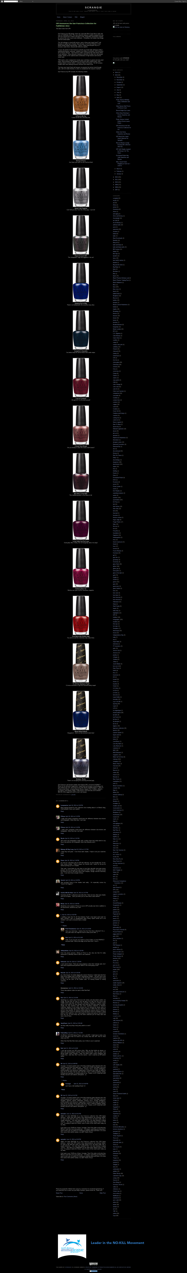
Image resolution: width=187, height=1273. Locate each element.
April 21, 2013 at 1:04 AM (76, 988)
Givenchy (115, 562)
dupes (114, 466)
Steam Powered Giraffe (119, 1093)
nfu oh (114, 852)
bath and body (117, 244)
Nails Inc (115, 839)
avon (114, 227)
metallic (115, 788)
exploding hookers (118, 493)
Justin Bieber (116, 664)
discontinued (116, 451)
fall (114, 511)
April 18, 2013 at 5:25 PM (76, 950)
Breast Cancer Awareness (120, 304)
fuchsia (115, 548)
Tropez (115, 1158)
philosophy (116, 927)
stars (114, 1089)
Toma (114, 1144)
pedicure (115, 920)
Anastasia (116, 209)
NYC (114, 876)
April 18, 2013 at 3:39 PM (72, 903)
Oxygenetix (116, 905)
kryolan (115, 684)
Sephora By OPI (117, 1040)
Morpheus (116, 812)
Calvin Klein (116, 338)
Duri (114, 468)
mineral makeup (117, 794)
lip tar (114, 723)
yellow (114, 1213)
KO (114, 677)
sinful (114, 1049)
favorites (115, 515)
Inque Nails (116, 641)
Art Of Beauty (117, 222)
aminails (63, 1113)
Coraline (115, 409)
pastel (114, 916)
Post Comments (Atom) (70, 1196)
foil (114, 528)
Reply (62, 811)
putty (114, 971)
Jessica (115, 652)
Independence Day (118, 635)
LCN (114, 708)
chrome (115, 366)
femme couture (117, 517)
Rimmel (115, 1011)
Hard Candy (116, 606)
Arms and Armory (118, 216)
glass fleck (116, 564)
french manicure (117, 542)
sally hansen (116, 1020)
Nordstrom (116, 868)
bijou (114, 269)
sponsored (116, 1082)
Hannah (63, 972)
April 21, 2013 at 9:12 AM (75, 937)
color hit (115, 389)
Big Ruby (115, 267)
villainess (115, 1189)
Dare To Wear (117, 424)
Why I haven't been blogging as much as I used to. (123, 163)
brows (114, 320)
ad (113, 202)
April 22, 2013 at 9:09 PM (70, 1063)
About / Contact (67, 17)
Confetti (115, 398)
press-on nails (117, 951)
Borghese (115, 295)
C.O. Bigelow (116, 333)
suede (114, 1104)
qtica (114, 974)
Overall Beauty (117, 903)
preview (115, 958)
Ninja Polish (116, 861)
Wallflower (116, 1195)
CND (114, 382)
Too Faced (116, 1147)
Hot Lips (115, 624)
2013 (116, 75)
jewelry (115, 655)
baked (114, 233)
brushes (115, 322)
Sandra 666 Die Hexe (67, 892)
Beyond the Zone (118, 264)
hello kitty (115, 610)
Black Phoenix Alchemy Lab (121, 278)
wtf (114, 1209)
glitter (114, 566)
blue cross (116, 289)
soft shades (116, 1065)
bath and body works (119, 247)
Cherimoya (116, 355)
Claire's (115, 375)
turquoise (115, 1160)
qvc (114, 976)
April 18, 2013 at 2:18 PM (72, 860)
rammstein (116, 980)
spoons (115, 1084)
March (118, 168)
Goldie (115, 577)
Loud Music (116, 741)
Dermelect (116, 440)
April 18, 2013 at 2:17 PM (81, 849)
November (120, 80)
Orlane (115, 898)
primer (114, 960)
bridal (114, 307)
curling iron (116, 417)
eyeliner (115, 497)
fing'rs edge (116, 519)
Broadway (116, 311)
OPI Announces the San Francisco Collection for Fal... (123, 127)
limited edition (117, 712)
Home (58, 17)
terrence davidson (118, 1129)
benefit (115, 256)
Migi (114, 790)
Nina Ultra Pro (117, 859)
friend (114, 544)
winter (114, 1204)
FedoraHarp (64, 1033)
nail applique (116, 823)
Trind (114, 1155)
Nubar (114, 872)
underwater (116, 1169)
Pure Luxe (116, 967)
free (114, 539)
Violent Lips (116, 1191)
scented (115, 1031)
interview (115, 644)
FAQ (76, 17)
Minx (114, 797)
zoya (114, 1215)
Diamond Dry (116, 446)
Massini (115, 770)
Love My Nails (117, 743)
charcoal (115, 351)
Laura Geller (116, 697)
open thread (116, 887)
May (118, 95)
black (114, 276)
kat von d (115, 666)
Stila (114, 1096)
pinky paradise (117, 938)
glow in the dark (117, 573)
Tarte (114, 1118)
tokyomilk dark (117, 1142)
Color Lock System (118, 391)
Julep (114, 661)
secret (114, 1036)
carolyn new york (118, 344)
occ (114, 885)
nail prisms (116, 832)
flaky (114, 524)
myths (114, 819)
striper (114, 1102)
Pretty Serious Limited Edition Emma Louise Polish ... (123, 121)
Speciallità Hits (117, 1073)
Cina (114, 369)
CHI (114, 358)
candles (115, 340)
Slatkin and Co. (117, 1056)
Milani (114, 792)
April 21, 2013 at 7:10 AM (75, 1033)
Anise (114, 211)
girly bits (115, 557)
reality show (116, 985)
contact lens (116, 400)
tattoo (114, 1120)
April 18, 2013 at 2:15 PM (72, 838)
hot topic (115, 626)
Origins (115, 896)
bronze (115, 313)
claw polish (116, 380)
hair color (115, 593)
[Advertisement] (93, 1228)
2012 (116, 177)
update (115, 1171)
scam (114, 1029)
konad (114, 679)
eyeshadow (116, 499)
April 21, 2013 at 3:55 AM (75, 1023)
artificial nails (116, 225)
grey (114, 584)
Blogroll (82, 17)
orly (114, 900)
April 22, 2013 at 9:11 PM (70, 1095)
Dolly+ (115, 457)
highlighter (116, 613)
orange (115, 892)
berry (114, 258)
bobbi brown (116, 293)
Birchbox (115, 271)
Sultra (114, 1109)
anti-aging (115, 214)
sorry (114, 1067)
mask (114, 768)
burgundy (115, 327)
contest (115, 402)
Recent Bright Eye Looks (123, 110)
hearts (114, 608)
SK (61, 1063)
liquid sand (116, 735)
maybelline (116, 781)
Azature (115, 231)
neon (114, 848)
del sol (115, 433)
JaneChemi (64, 1023)
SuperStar (116, 1113)
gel (114, 555)
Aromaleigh (116, 218)
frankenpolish (116, 537)
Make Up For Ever (118, 757)
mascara (115, 766)
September (120, 85)
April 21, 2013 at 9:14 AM (71, 1048)
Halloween (116, 601)
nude (114, 874)
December (120, 77)
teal (114, 1124)
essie (114, 484)
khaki (114, 670)
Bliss (114, 284)
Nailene (115, 834)
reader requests (117, 983)
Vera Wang (116, 1182)
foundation (116, 533)
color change (116, 384)
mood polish (116, 808)
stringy (115, 1100)
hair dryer (115, 595)
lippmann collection (118, 728)
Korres (115, 681)
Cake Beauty (116, 335)
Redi (114, 996)
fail (114, 504)
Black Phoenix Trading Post (121, 280)
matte (114, 772)
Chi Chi (115, 360)
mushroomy (116, 814)
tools (114, 1149)
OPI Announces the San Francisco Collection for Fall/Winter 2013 (76, 25)
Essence (115, 482)
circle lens (116, 371)
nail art (115, 825)
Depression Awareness (119, 437)
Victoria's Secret (117, 1184)
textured (115, 1131)
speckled (115, 1076)
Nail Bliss (115, 828)
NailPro (115, 836)
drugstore (115, 462)
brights (115, 309)
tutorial (115, 1162)
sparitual (115, 1069)
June (118, 92)
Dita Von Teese (117, 455)
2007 (116, 189)
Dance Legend (117, 422)
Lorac (114, 737)
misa (114, 799)
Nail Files (115, 830)
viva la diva (116, 1193)
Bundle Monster (117, 324)
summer (115, 1111)
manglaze (115, 761)
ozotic (114, 907)
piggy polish (116, 934)
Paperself (115, 914)
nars (114, 841)
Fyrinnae (115, 553)
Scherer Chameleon (118, 1034)
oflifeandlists (64, 950)
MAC (114, 750)
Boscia (115, 298)
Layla (114, 706)
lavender (115, 699)
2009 (116, 184)
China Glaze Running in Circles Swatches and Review (123, 115)
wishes (115, 1206)
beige (114, 251)
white (114, 1202)
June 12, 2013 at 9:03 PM (73, 1139)
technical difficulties (118, 1127)
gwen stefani (116, 588)
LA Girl (115, 690)
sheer (114, 1045)
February (119, 171)
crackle (115, 415)
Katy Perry (116, 668)
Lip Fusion (116, 717)
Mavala (115, 777)
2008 (116, 187)
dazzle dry (116, 426)
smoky (115, 1060)
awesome (115, 229)
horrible (115, 621)
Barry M (115, 242)
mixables (115, 803)
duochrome (116, 464)
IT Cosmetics (117, 646)
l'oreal (114, 686)
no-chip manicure (118, 863)
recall (114, 987)
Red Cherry (116, 994)
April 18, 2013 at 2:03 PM (76, 805)
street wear (116, 1098)
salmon (115, 1022)
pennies (115, 923)
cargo (114, 342)
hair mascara (116, 597)
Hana (114, 604)
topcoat (115, 1151)
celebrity (115, 347)
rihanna (115, 1009)
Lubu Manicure (117, 746)
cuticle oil (115, 420)
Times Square (117, 1135)
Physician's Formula (118, 929)
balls (114, 236)
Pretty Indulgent (117, 954)
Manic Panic (116, 763)
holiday (115, 617)
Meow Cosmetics (118, 785)
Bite (114, 273)
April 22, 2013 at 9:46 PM (81, 1083)
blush (114, 291)
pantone (115, 912)
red (114, 989)
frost (114, 546)
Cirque (115, 373)
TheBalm (115, 1133)
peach (114, 918)
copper (115, 404)
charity (115, 353)
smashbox (116, 1058)
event (114, 488)
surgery (115, 1116)
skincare (115, 1051)
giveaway (115, 559)
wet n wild (116, 1200)
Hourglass (116, 628)
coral (114, 406)
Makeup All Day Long (67, 849)
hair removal (116, 599)
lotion (114, 739)
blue (114, 287)
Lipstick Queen (117, 732)
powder (115, 947)
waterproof (116, 1198)
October (119, 82)
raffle (114, 978)
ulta (114, 1167)
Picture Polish (117, 931)
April (118, 97)
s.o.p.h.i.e (116, 1016)
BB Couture (116, 249)
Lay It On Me (116, 701)
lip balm (115, 715)
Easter (115, 473)
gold (114, 575)
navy (114, 845)
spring (114, 1087)
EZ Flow (115, 502)
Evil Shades (116, 491)
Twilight (115, 1164)
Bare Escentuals (117, 238)
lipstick (115, 730)
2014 (116, 72)
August (119, 87)
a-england (115, 198)
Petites (115, 925)
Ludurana (115, 748)
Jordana (115, 659)
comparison (116, 393)
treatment (115, 1153)
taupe (114, 1122)
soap (114, 1062)
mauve (115, 774)
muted (114, 817)
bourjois (115, 302)
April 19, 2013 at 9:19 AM (84, 928)
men (114, 783)
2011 (116, 179)
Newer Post (59, 1193)
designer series (117, 442)
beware (115, 262)
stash (114, 1091)
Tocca (114, 1138)
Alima (114, 205)
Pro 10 (115, 963)
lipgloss (115, 726)
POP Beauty (116, 945)
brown (114, 318)
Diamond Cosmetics (118, 444)
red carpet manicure (118, 991)
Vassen (115, 1180)
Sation (115, 1025)
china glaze (116, 362)
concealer (115, 395)
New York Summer (118, 850)
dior (114, 448)
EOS (114, 480)
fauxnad (115, 513)
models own (116, 805)
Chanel (115, 349)
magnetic (115, 754)
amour (114, 207)
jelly (114, 648)
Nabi (114, 821)
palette (115, 909)
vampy (115, 1178)
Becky (62, 903)
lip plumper (116, 721)
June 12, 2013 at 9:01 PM (73, 1113)
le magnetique (117, 710)
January (119, 174)
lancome (115, 695)
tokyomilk (115, 1140)
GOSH (115, 579)
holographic (116, 619)
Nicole (62, 838)
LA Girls (115, 692)
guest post (116, 586)
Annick (63, 880)
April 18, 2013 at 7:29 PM (74, 961)
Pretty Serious (117, 956)
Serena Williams (117, 1042)
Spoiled (115, 1080)
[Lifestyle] (93, 1271)
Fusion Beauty (117, 551)
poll (114, 943)
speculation (116, 1078)
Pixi (114, 940)
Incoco (115, 632)
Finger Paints (116, 522)
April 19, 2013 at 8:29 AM (73, 972)
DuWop (115, 471)
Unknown (63, 961)
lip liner (115, 719)
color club (115, 386)
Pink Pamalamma (70, 928)
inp (114, 639)
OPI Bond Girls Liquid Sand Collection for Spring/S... (122, 138)
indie (114, 637)
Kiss (114, 672)
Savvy (115, 1027)
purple (114, 969)
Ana (62, 997)
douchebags (116, 460)
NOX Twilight (116, 870)
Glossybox (116, 570)
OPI (114, 889)
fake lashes (116, 506)
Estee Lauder (116, 486)
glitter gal (115, 568)
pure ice (115, 965)
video (114, 1187)
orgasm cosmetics (118, 894)
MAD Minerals (117, 752)
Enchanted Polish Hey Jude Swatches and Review (122, 157)
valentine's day (117, 1175)
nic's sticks (116, 854)
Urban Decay (116, 1173)
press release (117, 949)
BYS (114, 331)
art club (115, 220)
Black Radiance (117, 282)
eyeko (114, 495)
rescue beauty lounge (119, 1000)
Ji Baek (115, 657)
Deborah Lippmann (118, 428)
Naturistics (116, 843)
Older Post (103, 1193)
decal (114, 431)
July (118, 90)
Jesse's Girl (116, 650)
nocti (114, 865)
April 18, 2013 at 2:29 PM (72, 880)
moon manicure (117, 810)
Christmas (116, 364)
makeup (115, 759)
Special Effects (117, 1071)
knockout (115, 675)
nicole (114, 856)
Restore (115, 1002)
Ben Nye (115, 253)
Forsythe (115, 531)
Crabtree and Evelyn (118, 413)
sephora (115, 1038)
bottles (115, 300)
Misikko (115, 801)
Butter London (117, 329)
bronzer (115, 315)
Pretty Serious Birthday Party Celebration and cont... (123, 101)
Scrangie (93, 7)
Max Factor (116, 779)
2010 (116, 182)
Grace (62, 860)
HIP (114, 615)
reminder (115, 998)
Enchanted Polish (118, 477)
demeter (115, 435)
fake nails (115, 508)
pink (114, 936)
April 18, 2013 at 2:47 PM (81, 892)
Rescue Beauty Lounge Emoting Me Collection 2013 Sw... (123, 144)
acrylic (115, 200)
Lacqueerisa (64, 805)
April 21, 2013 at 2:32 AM (71, 997)
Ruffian (115, 1014)
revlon (114, 1007)
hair (114, 590)
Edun (114, 475)
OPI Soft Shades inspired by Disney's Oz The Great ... (123, 151)
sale (114, 1018)
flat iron (115, 526)
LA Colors (115, 688)
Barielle (115, 240)
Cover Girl (116, 411)
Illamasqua (116, 630)
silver (114, 1047)
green (114, 582)
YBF (114, 1211)
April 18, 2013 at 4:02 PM (69, 914)
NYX (114, 879)
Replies (65, 925)
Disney (115, 453)
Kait (66, 937)
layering (115, 703)
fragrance (115, 535)
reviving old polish (118, 1005)
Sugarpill (115, 1107)
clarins (115, 378)
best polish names (118, 260)
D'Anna (63, 816)
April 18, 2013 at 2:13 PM (73, 816)
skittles (115, 1053)
